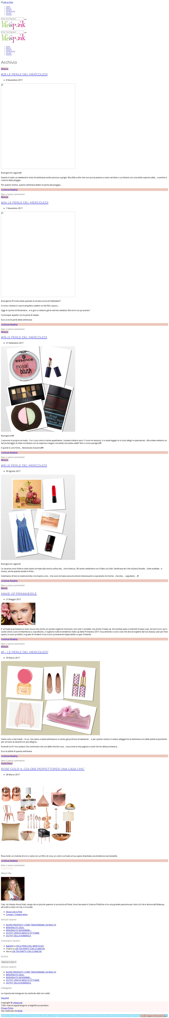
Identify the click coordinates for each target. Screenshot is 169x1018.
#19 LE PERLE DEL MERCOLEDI (24, 337)
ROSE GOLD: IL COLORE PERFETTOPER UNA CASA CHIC (42, 769)
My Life (8, 13)
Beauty (8, 8)
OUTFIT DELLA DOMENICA (18, 935)
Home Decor (10, 11)
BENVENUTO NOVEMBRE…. (19, 930)
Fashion (9, 9)
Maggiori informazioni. (155, 1016)
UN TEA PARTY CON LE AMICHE (30, 948)
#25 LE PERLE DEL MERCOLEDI (24, 74)
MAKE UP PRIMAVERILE (19, 594)
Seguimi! (5, 998)
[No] (166, 1016)
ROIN (19, 1010)
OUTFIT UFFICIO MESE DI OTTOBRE (22, 933)
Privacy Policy (7, 1008)
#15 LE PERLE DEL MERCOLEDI (24, 465)
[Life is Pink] (7, 2)
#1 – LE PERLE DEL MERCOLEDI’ (24, 652)
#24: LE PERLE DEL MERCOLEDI (24, 202)
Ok (142, 1016)
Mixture (9, 14)
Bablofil (9, 946)
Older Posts (7, 868)
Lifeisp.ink (17, 1002)
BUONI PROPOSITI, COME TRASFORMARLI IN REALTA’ (31, 925)
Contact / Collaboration (17, 914)
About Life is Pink (14, 911)
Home (8, 6)
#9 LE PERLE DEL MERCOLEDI (30, 946)
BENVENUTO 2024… (15, 927)
